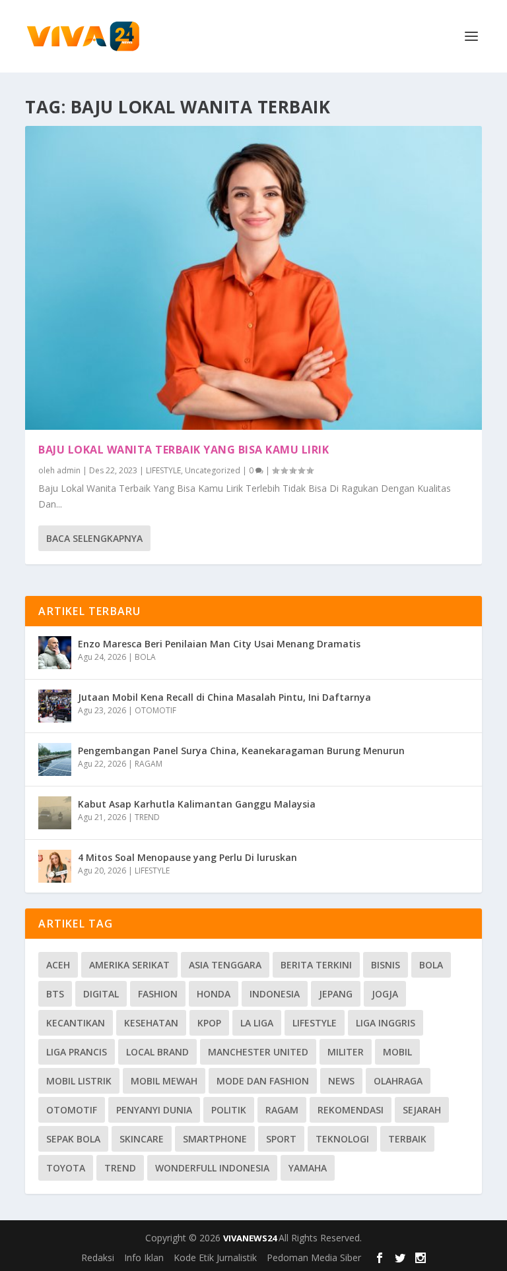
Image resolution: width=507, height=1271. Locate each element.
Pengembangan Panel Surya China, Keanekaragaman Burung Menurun (241, 750)
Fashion (158, 994)
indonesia (275, 994)
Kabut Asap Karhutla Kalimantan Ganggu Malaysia (197, 804)
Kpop (209, 1023)
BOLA (145, 657)
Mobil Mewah (164, 1081)
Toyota (65, 1168)
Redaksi (97, 1257)
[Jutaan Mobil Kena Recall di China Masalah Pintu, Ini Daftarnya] (54, 706)
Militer (345, 1052)
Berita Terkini (316, 965)
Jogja (385, 994)
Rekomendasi (351, 1110)
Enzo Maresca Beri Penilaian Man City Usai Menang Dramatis (219, 643)
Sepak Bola (73, 1139)
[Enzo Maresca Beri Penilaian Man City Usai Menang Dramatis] (54, 652)
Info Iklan (144, 1257)
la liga (256, 1023)
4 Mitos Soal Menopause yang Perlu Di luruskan (187, 857)
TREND (147, 817)
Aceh (58, 965)
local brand (157, 1052)
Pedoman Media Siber (314, 1257)
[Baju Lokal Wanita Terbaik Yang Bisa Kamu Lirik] (253, 278)
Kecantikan (75, 1023)
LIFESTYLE (163, 470)
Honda (213, 994)
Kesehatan (151, 1023)
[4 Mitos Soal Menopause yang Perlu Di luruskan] (54, 866)
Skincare (141, 1139)
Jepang (336, 994)
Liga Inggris (385, 1023)
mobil (397, 1052)
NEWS (341, 1081)
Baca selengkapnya (94, 538)
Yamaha (307, 1168)
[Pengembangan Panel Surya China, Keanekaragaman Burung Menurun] (54, 759)
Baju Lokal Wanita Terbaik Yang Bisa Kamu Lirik (183, 449)
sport (281, 1139)
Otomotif (71, 1110)
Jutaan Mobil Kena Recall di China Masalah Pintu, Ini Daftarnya (224, 697)
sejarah (422, 1110)
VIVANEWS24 (251, 1238)
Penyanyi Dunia (154, 1110)
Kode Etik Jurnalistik (215, 1257)
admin (69, 470)
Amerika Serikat (129, 965)
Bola (431, 965)
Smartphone (215, 1139)
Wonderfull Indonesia (212, 1168)
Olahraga (398, 1081)
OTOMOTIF (155, 710)
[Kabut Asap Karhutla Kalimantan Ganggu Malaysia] (54, 812)
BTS (55, 994)
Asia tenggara (225, 965)
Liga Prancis (76, 1052)
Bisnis (385, 965)
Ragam (281, 1110)
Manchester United (258, 1052)
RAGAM (148, 763)
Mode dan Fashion (263, 1081)
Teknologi (342, 1139)
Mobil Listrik (79, 1081)
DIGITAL (101, 994)
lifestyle (314, 1023)
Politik (228, 1110)
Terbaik (407, 1139)
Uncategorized (212, 470)
